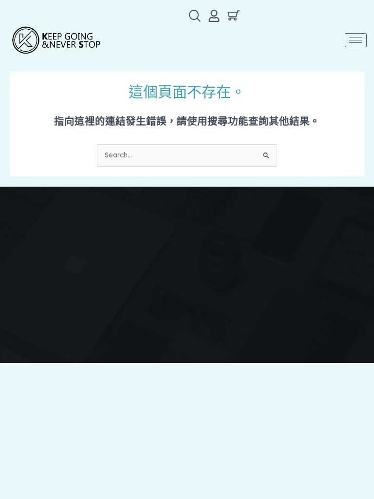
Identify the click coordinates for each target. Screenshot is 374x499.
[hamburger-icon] (356, 40)
